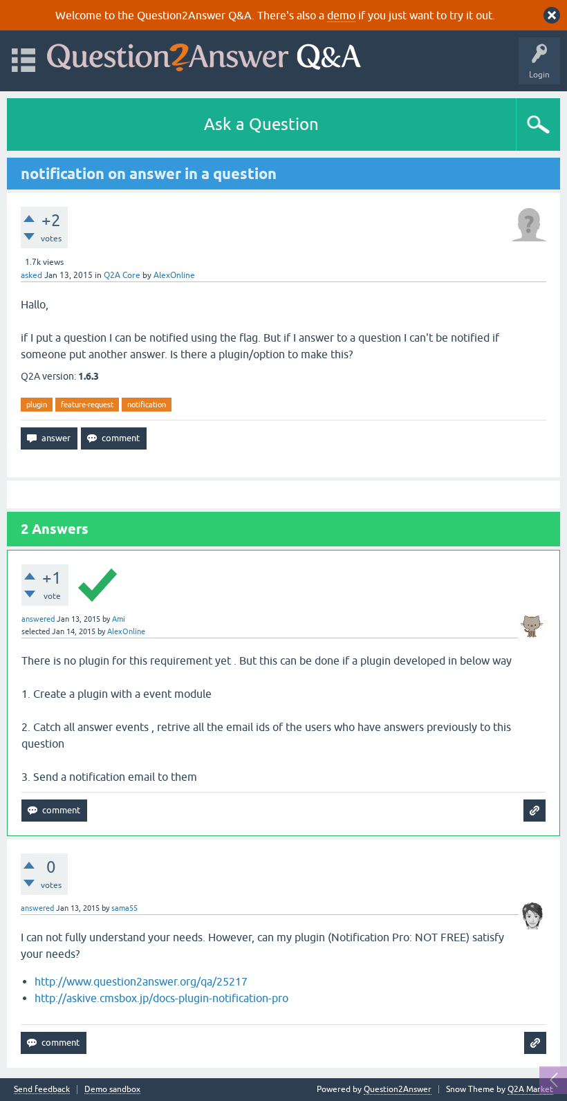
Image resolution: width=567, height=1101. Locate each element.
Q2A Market (530, 1089)
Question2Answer (397, 1089)
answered (38, 619)
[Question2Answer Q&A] (204, 54)
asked (31, 275)
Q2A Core (122, 275)
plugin (36, 404)
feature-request (87, 404)
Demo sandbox (112, 1089)
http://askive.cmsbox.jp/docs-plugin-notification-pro (161, 998)
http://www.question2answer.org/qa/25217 (141, 981)
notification (146, 404)
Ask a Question (261, 124)
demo (341, 15)
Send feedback (42, 1089)
